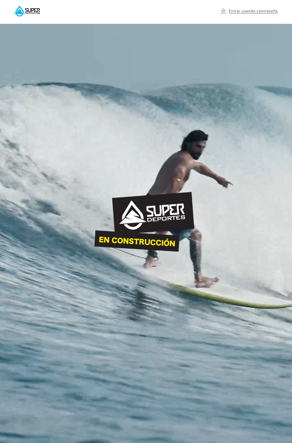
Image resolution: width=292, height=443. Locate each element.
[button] (249, 11)
